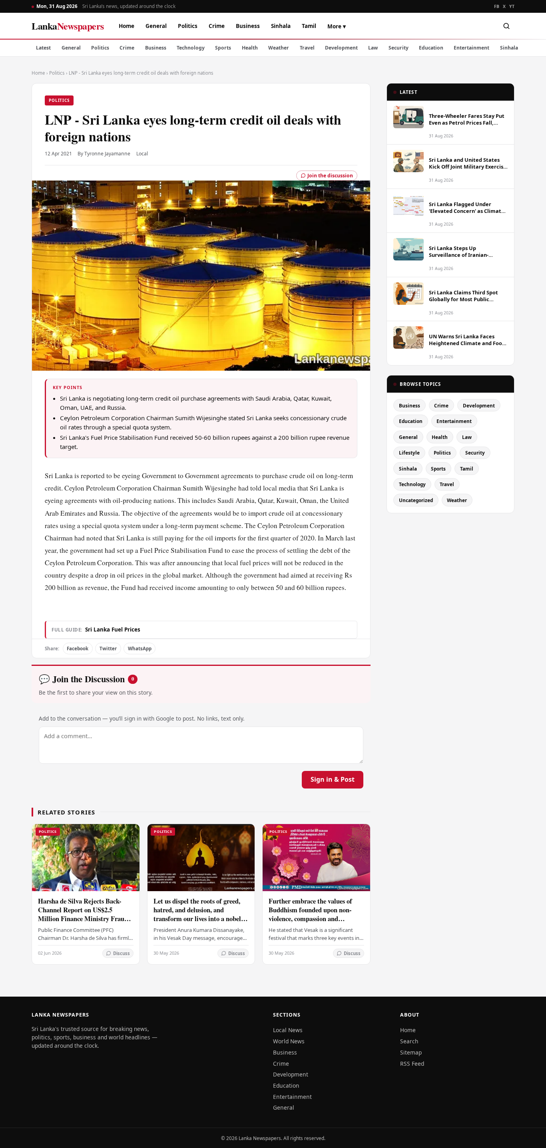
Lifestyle (409, 452)
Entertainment (471, 47)
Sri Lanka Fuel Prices (112, 629)
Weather (278, 47)
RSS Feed (412, 1063)
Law (373, 47)
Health (250, 47)
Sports (223, 47)
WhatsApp (139, 648)
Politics (187, 26)
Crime (217, 26)
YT (511, 6)
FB (497, 6)
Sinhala (281, 26)
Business (248, 26)
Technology (191, 47)
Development (341, 47)
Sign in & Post (333, 779)
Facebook (77, 648)
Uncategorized (416, 500)
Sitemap (411, 1052)
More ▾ (336, 26)
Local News (288, 1030)
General (156, 26)
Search (409, 1041)
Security (399, 47)
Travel (307, 47)
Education (431, 47)
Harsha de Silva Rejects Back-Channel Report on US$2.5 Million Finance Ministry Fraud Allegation (83, 914)
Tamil (309, 26)
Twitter (108, 648)
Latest (43, 47)
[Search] (506, 26)
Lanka (68, 26)
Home (126, 26)
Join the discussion (330, 175)
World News (289, 1041)
